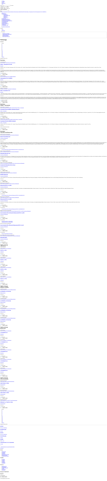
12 (2, 52)
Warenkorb (3, 3)
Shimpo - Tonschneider (3, 122)
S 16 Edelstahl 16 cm (3, 332)
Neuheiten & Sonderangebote (6, 26)
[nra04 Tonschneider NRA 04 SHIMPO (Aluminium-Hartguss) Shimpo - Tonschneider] (12, 107)
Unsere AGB (3, 469)
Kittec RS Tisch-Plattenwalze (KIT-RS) (7, 233)
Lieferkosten (3, 452)
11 (2, 51)
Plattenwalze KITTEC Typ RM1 (6, 185)
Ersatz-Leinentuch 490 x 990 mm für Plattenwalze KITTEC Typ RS (12, 225)
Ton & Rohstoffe (5, 21)
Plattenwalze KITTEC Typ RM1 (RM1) (7, 221)
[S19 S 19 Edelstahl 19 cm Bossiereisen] (5, 359)
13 (2, 53)
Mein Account (4, 451)
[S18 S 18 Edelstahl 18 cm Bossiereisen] (5, 349)
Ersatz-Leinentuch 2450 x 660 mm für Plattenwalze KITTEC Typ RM (12, 212)
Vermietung (4, 24)
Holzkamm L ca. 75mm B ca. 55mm (6, 402)
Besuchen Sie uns (4, 466)
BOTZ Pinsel (6, 17)
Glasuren (4, 18)
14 (2, 419)
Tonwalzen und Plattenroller (4, 138)
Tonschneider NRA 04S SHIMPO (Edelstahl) (8, 121)
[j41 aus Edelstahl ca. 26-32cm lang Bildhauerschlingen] (7, 299)
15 (2, 54)
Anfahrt (3, 468)
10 (2, 416)
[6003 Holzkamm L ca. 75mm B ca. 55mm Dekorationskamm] (8, 400)
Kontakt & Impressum (5, 467)
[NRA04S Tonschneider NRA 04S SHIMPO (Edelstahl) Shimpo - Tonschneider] (11, 119)
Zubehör (6, 16)
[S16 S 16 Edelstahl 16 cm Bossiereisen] (5, 330)
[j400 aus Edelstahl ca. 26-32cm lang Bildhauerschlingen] (8, 289)
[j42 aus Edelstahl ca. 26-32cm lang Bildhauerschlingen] (7, 308)
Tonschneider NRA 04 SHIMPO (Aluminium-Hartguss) (9, 109)
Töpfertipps (3, 460)
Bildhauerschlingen (2, 302)
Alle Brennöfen (5, 25)
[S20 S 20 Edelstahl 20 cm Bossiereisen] (5, 368)
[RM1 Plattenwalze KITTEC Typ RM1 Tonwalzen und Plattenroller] (9, 183)
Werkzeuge (3, 30)
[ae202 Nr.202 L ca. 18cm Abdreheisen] (5, 248)
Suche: (1, 5)
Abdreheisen (2, 251)
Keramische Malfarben (6, 19)
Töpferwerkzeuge (7, 15)
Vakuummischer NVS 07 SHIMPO (6, 78)
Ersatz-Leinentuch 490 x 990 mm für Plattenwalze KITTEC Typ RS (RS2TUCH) (13, 149)
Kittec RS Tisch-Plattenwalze (5, 136)
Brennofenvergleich (4, 455)
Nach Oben (1, 448)
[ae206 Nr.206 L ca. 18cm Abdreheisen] (5, 267)
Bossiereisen (2, 343)
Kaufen (6, 74)
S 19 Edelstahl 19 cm (3, 360)
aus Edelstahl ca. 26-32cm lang (5, 291)
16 (2, 55)
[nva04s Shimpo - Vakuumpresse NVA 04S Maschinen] (7, 62)
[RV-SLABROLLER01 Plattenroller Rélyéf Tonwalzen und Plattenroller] (10, 235)
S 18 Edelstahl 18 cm (3, 351)
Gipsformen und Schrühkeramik (7, 20)
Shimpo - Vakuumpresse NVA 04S (6, 64)
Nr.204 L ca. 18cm (3, 259)
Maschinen (6, 14)
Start (2, 29)
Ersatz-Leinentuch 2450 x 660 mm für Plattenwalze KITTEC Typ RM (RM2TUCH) (13, 195)
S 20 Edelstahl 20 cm (3, 370)
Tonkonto (3, 461)
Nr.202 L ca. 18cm (3, 250)
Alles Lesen (1, 68)
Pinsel (5, 35)
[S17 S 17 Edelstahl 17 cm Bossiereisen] (5, 340)
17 (2, 56)
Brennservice (3, 453)
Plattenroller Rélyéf (3, 237)
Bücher (4, 13)
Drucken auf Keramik (5, 23)
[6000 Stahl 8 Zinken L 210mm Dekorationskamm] (7, 381)
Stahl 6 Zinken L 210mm (4, 392)
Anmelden (3, 1)
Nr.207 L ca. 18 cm (3, 278)
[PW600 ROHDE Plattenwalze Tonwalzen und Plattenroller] (8, 172)
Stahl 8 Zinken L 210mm (4, 383)
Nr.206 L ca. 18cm (3, 269)
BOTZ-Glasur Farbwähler (5, 454)
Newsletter (3, 459)
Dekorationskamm (2, 384)
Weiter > (3, 422)
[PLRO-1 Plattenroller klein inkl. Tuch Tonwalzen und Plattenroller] (9, 151)
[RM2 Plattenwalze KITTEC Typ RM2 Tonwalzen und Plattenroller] (9, 197)
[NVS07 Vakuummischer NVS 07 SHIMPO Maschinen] (8, 76)
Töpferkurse (3, 462)
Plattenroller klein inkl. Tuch (5, 153)
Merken (4, 74)
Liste (2, 2)
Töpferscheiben (4, 22)
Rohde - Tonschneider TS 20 (5, 90)
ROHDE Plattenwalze (4, 174)
